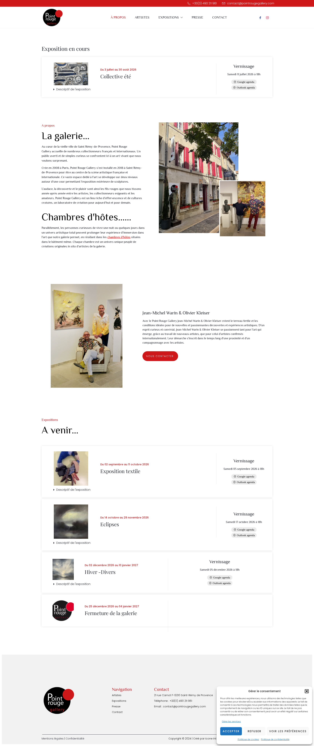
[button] (307, 691)
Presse (197, 17)
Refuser (254, 731)
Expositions (168, 17)
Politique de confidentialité (275, 739)
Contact (219, 17)
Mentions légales (53, 738)
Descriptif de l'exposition (73, 89)
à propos (118, 17)
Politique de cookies (248, 739)
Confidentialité (75, 738)
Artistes (142, 17)
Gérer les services (231, 721)
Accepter (231, 731)
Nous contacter (160, 356)
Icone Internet (214, 738)
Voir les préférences (288, 731)
